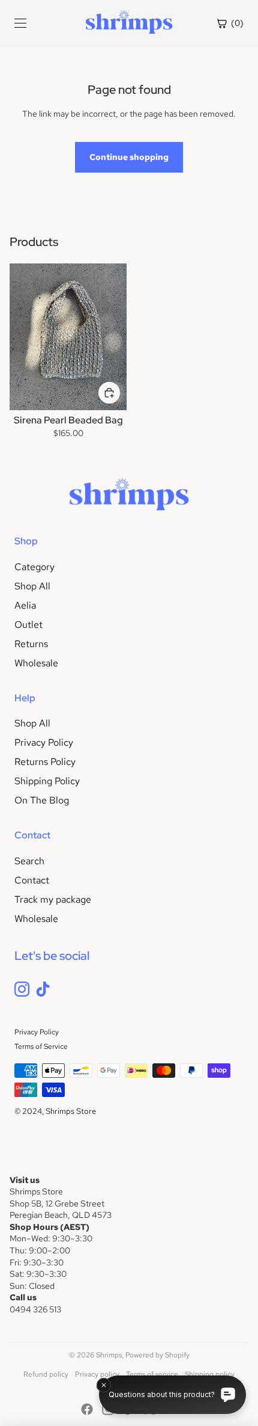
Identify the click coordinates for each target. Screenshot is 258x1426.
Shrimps (109, 1355)
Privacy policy (97, 1374)
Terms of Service (41, 1046)
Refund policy (45, 1374)
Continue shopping (129, 157)
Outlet (28, 624)
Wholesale (36, 663)
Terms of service (152, 1374)
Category (34, 567)
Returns (31, 644)
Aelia (25, 605)
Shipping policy (210, 1374)
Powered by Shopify (157, 1355)
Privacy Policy (43, 742)
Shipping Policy (47, 781)
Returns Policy (45, 761)
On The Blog (41, 800)
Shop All (32, 586)
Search (29, 861)
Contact (31, 880)
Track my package (52, 899)
